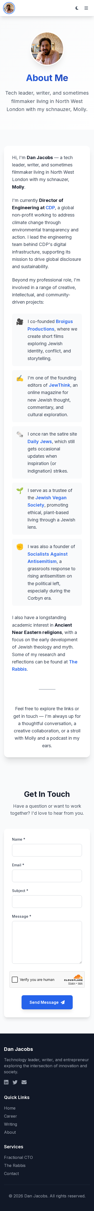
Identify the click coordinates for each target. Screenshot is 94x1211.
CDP (50, 207)
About (10, 1132)
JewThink (59, 385)
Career (10, 1116)
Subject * (20, 890)
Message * (21, 916)
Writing (10, 1124)
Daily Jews (40, 441)
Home (10, 1108)
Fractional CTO (18, 1157)
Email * (18, 865)
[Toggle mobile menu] (86, 8)
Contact (11, 1173)
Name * (18, 839)
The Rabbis (15, 1165)
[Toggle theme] (76, 8)
